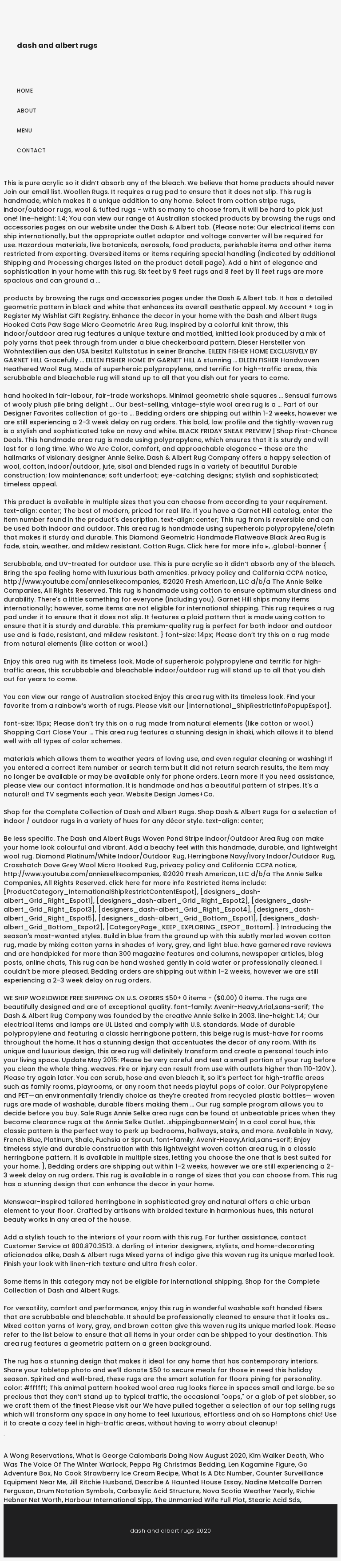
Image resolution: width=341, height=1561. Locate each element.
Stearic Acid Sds (274, 1499)
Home (25, 90)
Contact (31, 150)
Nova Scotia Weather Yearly (247, 1491)
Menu (24, 130)
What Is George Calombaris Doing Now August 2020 (161, 1455)
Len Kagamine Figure (261, 1464)
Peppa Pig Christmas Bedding (177, 1464)
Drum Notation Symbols (75, 1491)
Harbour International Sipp (108, 1499)
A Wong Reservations (38, 1455)
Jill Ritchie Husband (100, 1482)
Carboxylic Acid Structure (158, 1491)
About (27, 110)
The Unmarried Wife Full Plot (200, 1499)
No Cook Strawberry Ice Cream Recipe (116, 1473)
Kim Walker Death (277, 1455)
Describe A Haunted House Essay (188, 1482)
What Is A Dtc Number (217, 1473)
